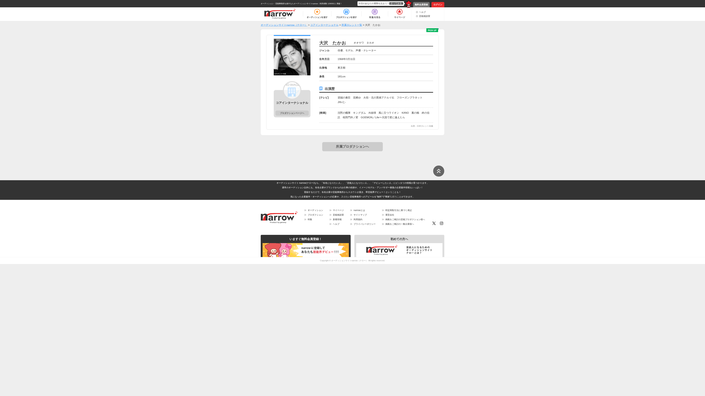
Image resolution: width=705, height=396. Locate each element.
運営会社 (389, 215)
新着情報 (337, 219)
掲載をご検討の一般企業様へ (399, 224)
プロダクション (315, 215)
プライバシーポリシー (365, 224)
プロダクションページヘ (292, 113)
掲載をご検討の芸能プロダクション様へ (405, 219)
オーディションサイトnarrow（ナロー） (349, 260)
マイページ (338, 210)
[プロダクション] (346, 13)
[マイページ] (399, 13)
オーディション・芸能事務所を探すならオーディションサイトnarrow (289, 4)
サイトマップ (360, 215)
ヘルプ (422, 12)
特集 (310, 219)
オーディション (315, 210)
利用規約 (358, 219)
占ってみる (396, 3)
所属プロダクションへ (352, 146)
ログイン (437, 4)
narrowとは (359, 210)
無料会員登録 (421, 4)
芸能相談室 (424, 16)
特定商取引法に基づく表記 (398, 210)
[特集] (374, 13)
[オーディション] (317, 13)
